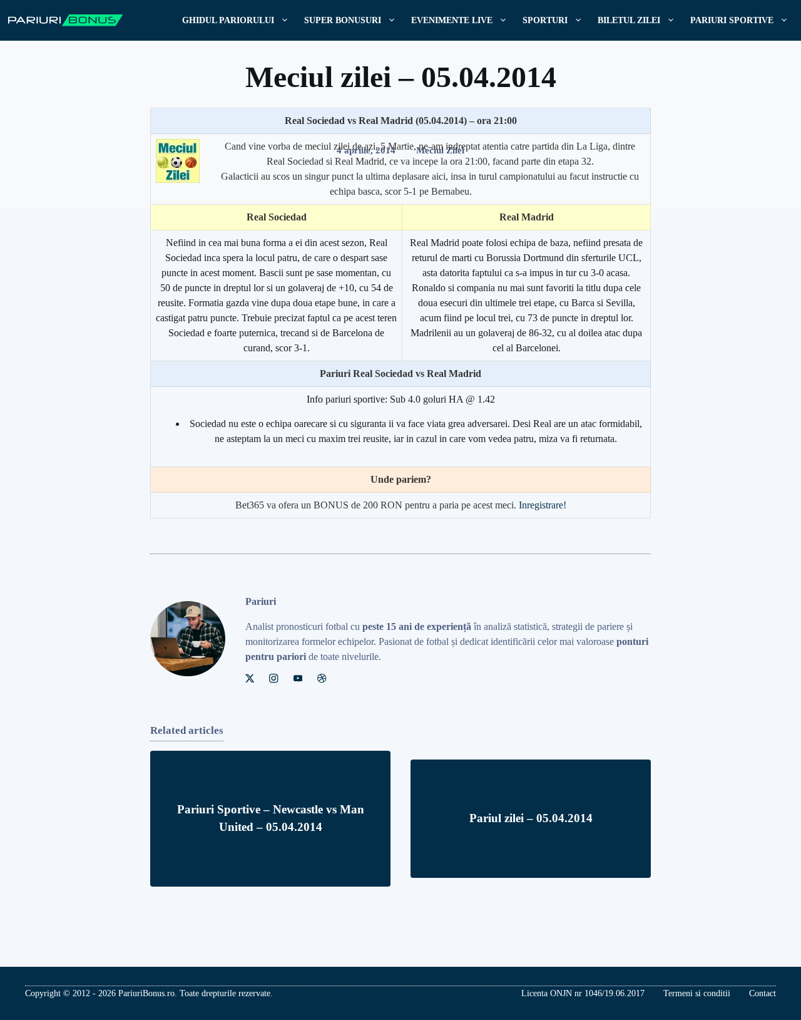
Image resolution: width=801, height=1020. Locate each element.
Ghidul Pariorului (228, 20)
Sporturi (545, 20)
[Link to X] (249, 678)
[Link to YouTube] (297, 678)
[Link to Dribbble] (321, 678)
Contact (762, 993)
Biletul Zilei (629, 20)
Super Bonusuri (342, 20)
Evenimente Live (451, 20)
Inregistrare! (542, 505)
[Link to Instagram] (273, 678)
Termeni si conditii (696, 993)
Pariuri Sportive (731, 20)
